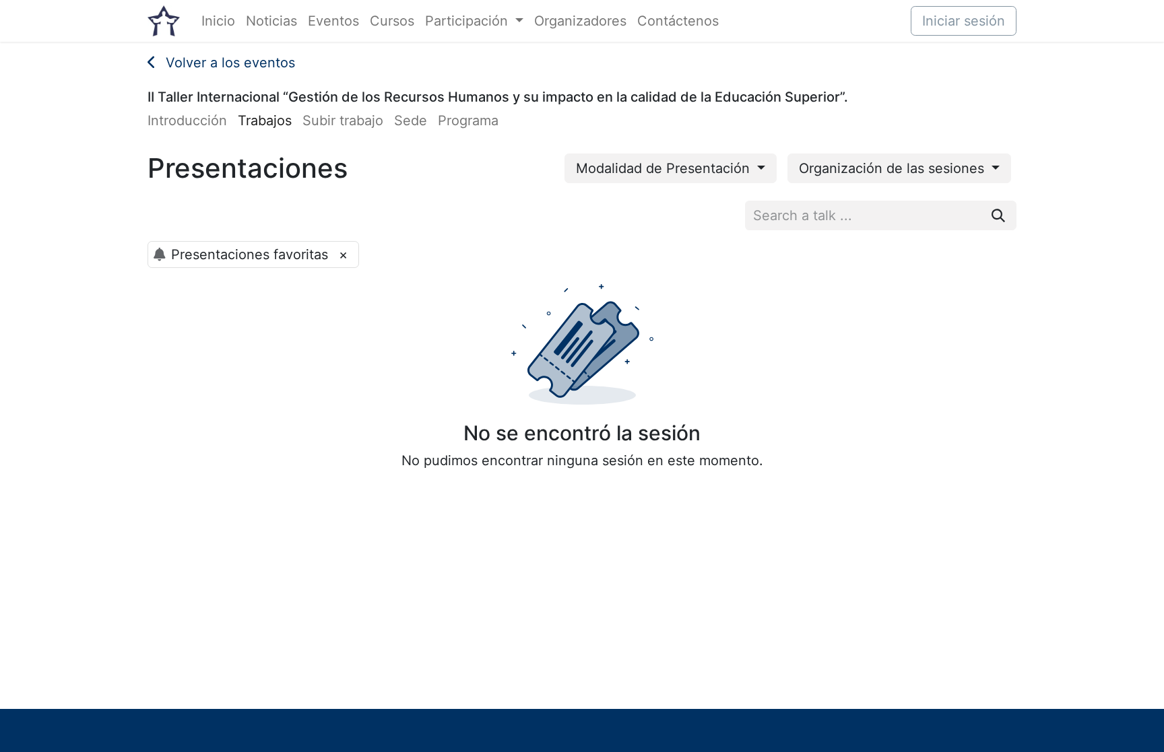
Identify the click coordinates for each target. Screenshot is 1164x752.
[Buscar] (998, 215)
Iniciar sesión (963, 21)
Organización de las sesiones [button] (893, 168)
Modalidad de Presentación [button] (665, 168)
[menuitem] (218, 20)
